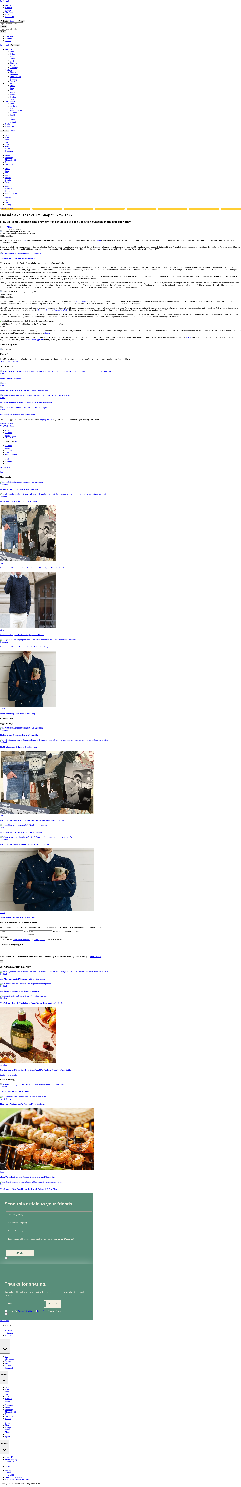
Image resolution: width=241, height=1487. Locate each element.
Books (12, 92)
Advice (8, 1419)
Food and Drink (16, 110)
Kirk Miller (7, 227)
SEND (19, 1253)
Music (12, 86)
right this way (96, 957)
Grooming (14, 68)
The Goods (9, 12)
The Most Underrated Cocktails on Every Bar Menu (18, 501)
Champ (8, 1366)
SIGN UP (52, 1303)
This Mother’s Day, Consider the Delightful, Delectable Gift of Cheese (29, 1189)
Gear (12, 61)
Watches (13, 63)
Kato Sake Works (61, 310)
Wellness (8, 8)
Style (12, 52)
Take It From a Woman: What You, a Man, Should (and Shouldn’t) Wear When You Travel (32, 568)
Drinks (12, 54)
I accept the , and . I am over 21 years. (32, 940)
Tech (12, 117)
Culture (8, 10)
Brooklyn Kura (44, 310)
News (2, 709)
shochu (47, 333)
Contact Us (9, 1462)
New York (4, 426)
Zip (25, 934)
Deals (7, 14)
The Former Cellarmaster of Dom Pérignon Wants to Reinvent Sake (24, 390)
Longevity (14, 74)
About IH (9, 1457)
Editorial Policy (11, 1459)
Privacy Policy (40, 940)
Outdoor (13, 113)
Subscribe (13, 21)
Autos (12, 65)
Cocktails (3, 496)
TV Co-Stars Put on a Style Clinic (14, 1092)
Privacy (8, 1470)
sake (25, 240)
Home (12, 108)
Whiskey (3, 998)
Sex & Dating (15, 81)
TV (11, 90)
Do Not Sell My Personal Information (20, 1479)
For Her (13, 115)
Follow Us (4, 21)
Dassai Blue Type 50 (34, 339)
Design (13, 97)
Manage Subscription (13, 1477)
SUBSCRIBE (10, 437)
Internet (13, 95)
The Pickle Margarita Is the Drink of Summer (19, 991)
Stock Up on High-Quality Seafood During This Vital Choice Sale (27, 1177)
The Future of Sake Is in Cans (10, 378)
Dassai (98, 240)
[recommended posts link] (54, 972)
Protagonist (9, 1368)
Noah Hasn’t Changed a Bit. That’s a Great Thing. (17, 714)
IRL (6, 1363)
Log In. (18, 441)
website (188, 337)
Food (12, 56)
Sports (12, 99)
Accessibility (10, 1475)
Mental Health (15, 77)
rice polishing (81, 301)
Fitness (13, 72)
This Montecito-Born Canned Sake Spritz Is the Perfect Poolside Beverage (26, 402)
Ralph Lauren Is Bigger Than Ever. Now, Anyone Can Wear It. (22, 635)
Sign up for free (46, 419)
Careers (8, 1473)
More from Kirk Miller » (9, 361)
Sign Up (4, 937)
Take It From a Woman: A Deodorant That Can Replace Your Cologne (24, 647)
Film (12, 88)
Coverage (9, 1361)
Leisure (8, 5)
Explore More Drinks (8, 1075)
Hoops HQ (9, 17)
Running (13, 79)
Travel (12, 58)
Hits (6, 1357)
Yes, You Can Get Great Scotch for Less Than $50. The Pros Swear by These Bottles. (36, 1070)
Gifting (13, 122)
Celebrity (3, 1087)
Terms (7, 1466)
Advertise (9, 1464)
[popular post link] (21, 482)
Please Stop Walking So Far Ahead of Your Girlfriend (22, 1104)
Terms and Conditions (21, 940)
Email (26, 932)
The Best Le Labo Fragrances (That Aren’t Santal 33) (19, 489)
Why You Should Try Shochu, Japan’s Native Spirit (18, 415)
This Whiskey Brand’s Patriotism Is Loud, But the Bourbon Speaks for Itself (32, 1003)
